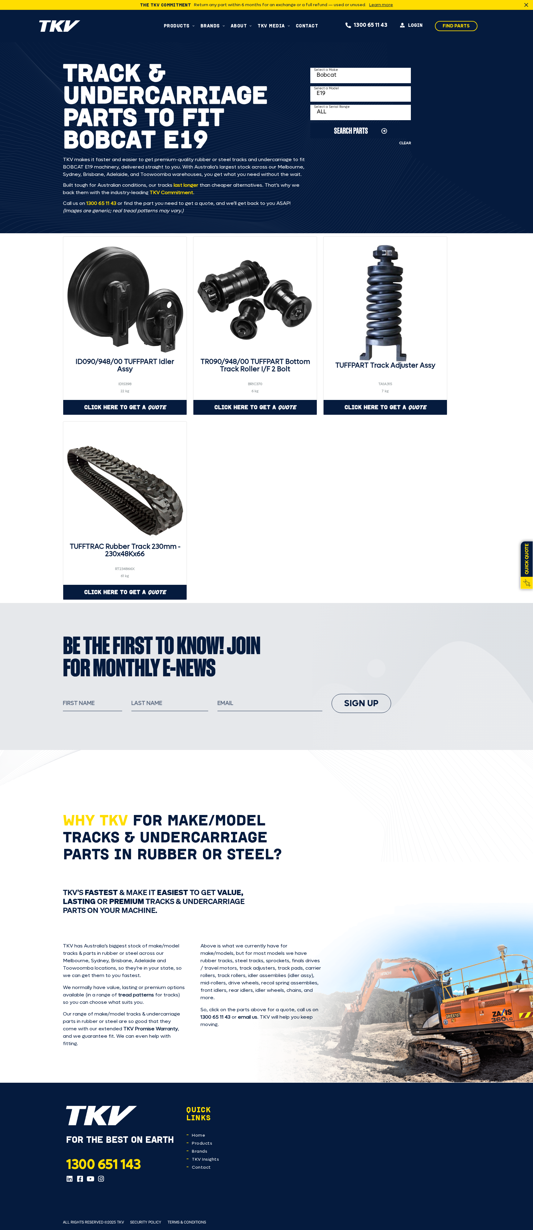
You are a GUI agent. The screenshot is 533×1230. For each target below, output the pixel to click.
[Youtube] (90, 1178)
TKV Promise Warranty (150, 1028)
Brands (199, 1151)
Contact (201, 1167)
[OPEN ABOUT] (250, 25)
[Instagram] (100, 1178)
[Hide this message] (526, 5)
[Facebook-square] (79, 1178)
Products (202, 1143)
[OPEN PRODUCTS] (193, 25)
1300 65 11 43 (101, 203)
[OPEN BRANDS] (223, 25)
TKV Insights (205, 1159)
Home (198, 1135)
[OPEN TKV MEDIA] (289, 25)
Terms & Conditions (186, 1222)
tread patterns (136, 995)
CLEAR (405, 143)
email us (247, 1017)
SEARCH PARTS (351, 130)
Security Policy (145, 1222)
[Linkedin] (69, 1178)
